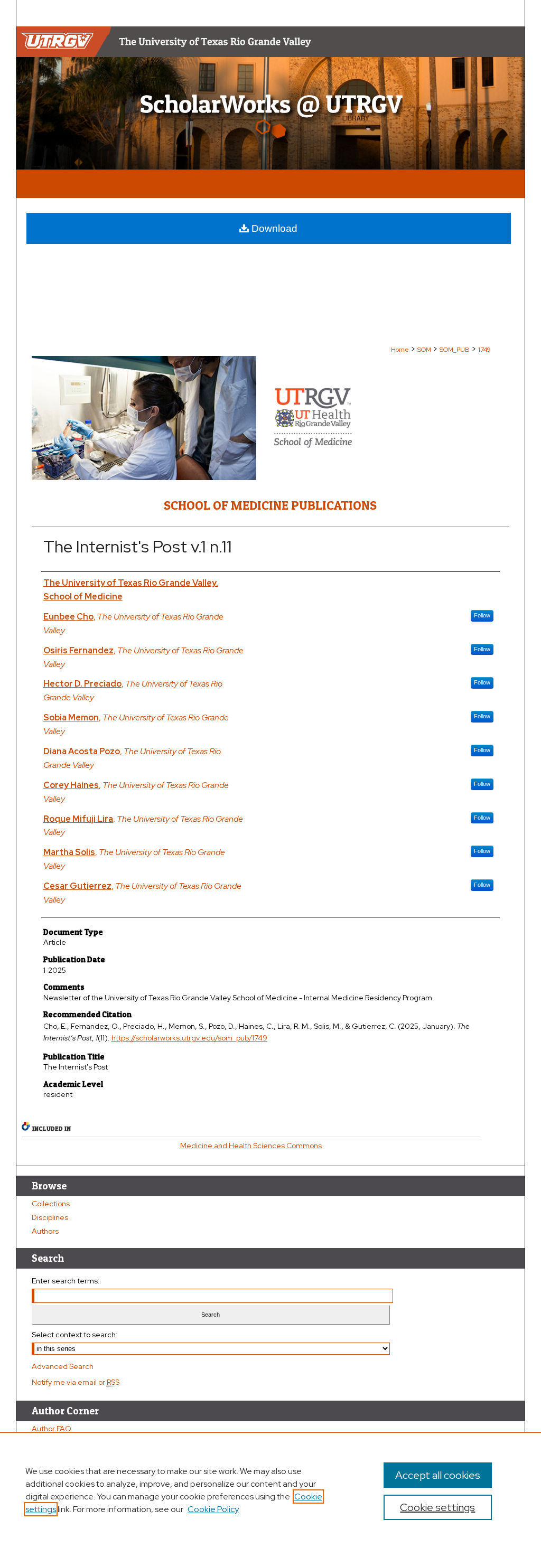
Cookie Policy (213, 1509)
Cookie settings (437, 1507)
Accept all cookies (437, 1475)
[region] (270, 1490)
